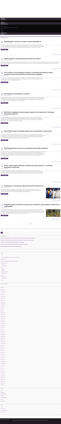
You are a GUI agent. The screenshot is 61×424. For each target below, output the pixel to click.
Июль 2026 (2, 289)
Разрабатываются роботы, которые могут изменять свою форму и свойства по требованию (32, 205)
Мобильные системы (4, 28)
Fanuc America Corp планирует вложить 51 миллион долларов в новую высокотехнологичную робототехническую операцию (28, 73)
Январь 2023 (3, 321)
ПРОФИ (3, 264)
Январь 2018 (3, 377)
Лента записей (3, 408)
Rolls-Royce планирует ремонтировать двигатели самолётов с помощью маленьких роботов (29, 113)
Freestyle (2, 280)
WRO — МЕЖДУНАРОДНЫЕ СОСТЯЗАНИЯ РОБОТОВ (9, 27)
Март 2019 (2, 354)
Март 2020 (2, 332)
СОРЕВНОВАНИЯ (3, 397)
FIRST (2, 25)
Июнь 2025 (2, 294)
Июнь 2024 (2, 307)
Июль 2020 (2, 327)
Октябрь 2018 (3, 361)
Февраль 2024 (3, 312)
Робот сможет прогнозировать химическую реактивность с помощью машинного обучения (28, 166)
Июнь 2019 (2, 348)
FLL (2, 255)
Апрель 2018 (3, 372)
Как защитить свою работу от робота (17, 94)
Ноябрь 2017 (3, 381)
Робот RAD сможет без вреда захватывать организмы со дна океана (28, 131)
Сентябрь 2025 (3, 291)
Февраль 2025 (3, 296)
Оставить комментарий (56, 54)
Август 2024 (2, 305)
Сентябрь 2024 (3, 303)
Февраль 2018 (3, 375)
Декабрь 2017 (3, 379)
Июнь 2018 (2, 368)
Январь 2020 (3, 336)
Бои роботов (4, 276)
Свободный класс (4, 265)
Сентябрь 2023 (3, 318)
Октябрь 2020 (3, 323)
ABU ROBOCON (3, 26)
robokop (6, 42)
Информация (3, 20)
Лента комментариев (4, 410)
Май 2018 (2, 370)
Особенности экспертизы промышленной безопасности (24, 186)
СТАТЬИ (9, 187)
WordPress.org (3, 412)
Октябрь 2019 (3, 341)
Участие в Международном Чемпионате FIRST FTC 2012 (10, 257)
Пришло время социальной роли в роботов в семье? (22, 58)
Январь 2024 (3, 314)
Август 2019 (2, 345)
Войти (2, 406)
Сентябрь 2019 (3, 343)
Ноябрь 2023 (3, 316)
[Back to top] (59, 422)
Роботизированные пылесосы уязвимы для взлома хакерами (26, 148)
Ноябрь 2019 (3, 339)
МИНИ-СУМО (4, 273)
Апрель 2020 (3, 330)
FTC (2, 254)
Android (2, 30)
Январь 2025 (3, 298)
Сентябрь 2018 (3, 363)
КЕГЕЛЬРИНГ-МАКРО (5, 271)
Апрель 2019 (3, 352)
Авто (1, 390)
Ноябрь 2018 (3, 359)
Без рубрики (10, 42)
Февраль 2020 (3, 334)
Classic (2, 29)
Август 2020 (2, 325)
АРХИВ (2, 34)
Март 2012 (2, 384)
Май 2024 (2, 309)
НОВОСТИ (6, 75)
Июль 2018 (2, 366)
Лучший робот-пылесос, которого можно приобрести (22, 41)
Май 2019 (2, 350)
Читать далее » (4, 49)
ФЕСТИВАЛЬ (3, 19)
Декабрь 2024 (3, 300)
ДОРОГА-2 (3, 270)
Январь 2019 (3, 357)
